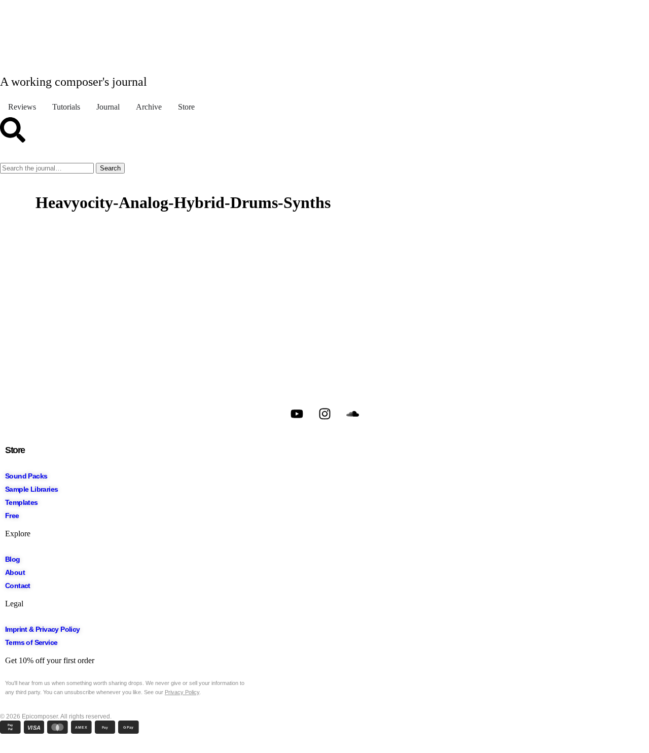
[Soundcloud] (352, 413)
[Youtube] (296, 413)
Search (110, 168)
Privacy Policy (182, 692)
